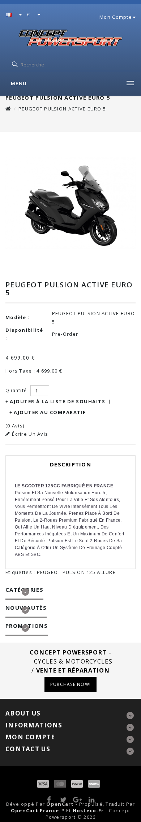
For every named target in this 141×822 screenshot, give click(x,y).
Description (70, 464)
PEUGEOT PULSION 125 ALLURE (76, 572)
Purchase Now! (70, 684)
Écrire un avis (30, 434)
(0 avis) (14, 425)
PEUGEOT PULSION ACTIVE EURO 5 (62, 108)
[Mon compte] (134, 17)
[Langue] (13, 15)
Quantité (16, 390)
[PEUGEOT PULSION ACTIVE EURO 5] (70, 203)
